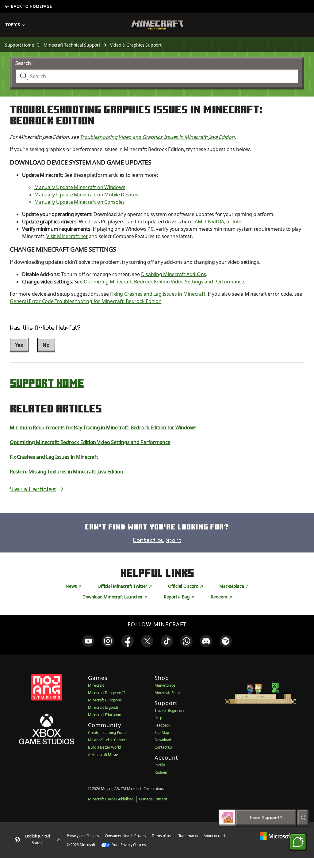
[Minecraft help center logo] (157, 25)
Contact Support (157, 540)
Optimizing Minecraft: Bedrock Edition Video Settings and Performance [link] (90, 442)
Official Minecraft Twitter (122, 586)
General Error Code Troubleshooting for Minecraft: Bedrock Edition (85, 301)
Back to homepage (31, 6)
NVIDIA (216, 221)
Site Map (162, 732)
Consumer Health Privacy (125, 835)
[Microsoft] (276, 836)
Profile (160, 765)
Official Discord (183, 586)
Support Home (19, 45)
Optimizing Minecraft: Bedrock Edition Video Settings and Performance (164, 281)
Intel (237, 221)
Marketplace (231, 586)
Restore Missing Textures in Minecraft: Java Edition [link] (66, 471)
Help (158, 717)
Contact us (163, 747)
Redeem (219, 597)
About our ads (215, 835)
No (46, 345)
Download (163, 739)
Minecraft (96, 685)
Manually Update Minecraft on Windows (79, 187)
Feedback (162, 725)
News (71, 586)
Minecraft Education (104, 714)
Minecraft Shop (167, 692)
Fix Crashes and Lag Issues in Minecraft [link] (54, 457)
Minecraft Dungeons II (106, 692)
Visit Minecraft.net (66, 236)
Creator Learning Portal (107, 732)
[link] (88, 641)
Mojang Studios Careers (108, 739)
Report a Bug (177, 597)
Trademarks (188, 835)
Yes (19, 345)
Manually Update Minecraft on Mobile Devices (86, 194)
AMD (200, 221)
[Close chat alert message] (303, 817)
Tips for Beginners (170, 710)
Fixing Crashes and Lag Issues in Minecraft (157, 293)
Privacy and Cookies (83, 835)
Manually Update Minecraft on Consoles (79, 202)
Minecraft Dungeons (105, 700)
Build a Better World (104, 747)
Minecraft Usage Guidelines (111, 799)
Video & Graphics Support (136, 45)
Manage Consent (153, 799)
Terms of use (162, 835)
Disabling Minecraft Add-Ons (173, 274)
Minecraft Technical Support (72, 45)
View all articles (33, 489)
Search (23, 63)
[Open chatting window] (298, 842)
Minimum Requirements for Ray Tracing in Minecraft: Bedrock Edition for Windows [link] (103, 427)
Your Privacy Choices (129, 844)
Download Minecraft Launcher (112, 597)
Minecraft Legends (103, 707)
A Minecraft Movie (103, 754)
